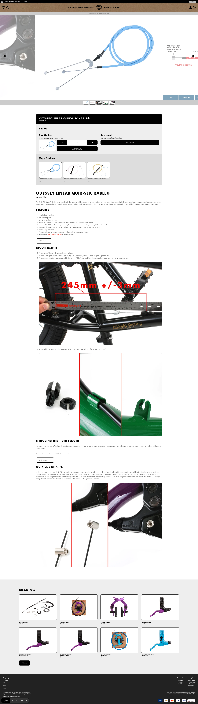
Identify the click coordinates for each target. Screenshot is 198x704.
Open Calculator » (45, 460)
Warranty (181, 682)
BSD (194, 693)
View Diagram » (44, 241)
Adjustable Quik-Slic (55, 234)
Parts (80, 7)
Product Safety (180, 683)
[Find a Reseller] (3, 7)
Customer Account (191, 680)
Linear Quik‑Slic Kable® (104, 13)
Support (192, 1)
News (117, 7)
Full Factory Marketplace (172, 692)
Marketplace (190, 678)
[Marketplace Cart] (194, 7)
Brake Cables (96, 13)
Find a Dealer (129, 142)
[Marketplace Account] (190, 7)
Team (112, 7)
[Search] (7, 7)
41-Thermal (72, 7)
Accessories (89, 7)
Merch (106, 7)
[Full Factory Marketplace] (2, 1)
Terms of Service (191, 685)
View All (24, 663)
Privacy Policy (192, 683)
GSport (180, 693)
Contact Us (180, 680)
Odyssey (91, 13)
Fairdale (175, 693)
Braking (27, 590)
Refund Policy (192, 682)
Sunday (171, 693)
